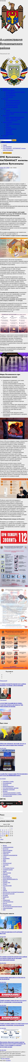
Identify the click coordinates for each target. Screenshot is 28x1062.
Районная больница (11, 120)
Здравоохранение (11, 129)
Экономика (9, 130)
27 (6, 835)
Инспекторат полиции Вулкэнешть (13, 892)
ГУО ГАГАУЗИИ (7, 885)
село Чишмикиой (11, 95)
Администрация (8, 869)
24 (1, 835)
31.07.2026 (3, 779)
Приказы (5, 785)
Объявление (6, 900)
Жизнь (5, 845)
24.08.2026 (3, 982)
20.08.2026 (3, 1050)
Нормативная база (8, 786)
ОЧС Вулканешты (7, 153)
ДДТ (4, 887)
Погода (5, 903)
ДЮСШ (8, 110)
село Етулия (9, 97)
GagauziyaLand (7, 863)
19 (4, 834)
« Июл (1, 839)
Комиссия (6, 897)
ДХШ (4, 889)
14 (8, 832)
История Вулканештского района (15, 92)
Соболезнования (7, 908)
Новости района (7, 122)
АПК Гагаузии (7, 873)
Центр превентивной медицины (15, 117)
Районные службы (8, 781)
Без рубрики (6, 876)
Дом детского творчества (13, 102)
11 (3, 832)
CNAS (4, 861)
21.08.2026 (3, 1028)
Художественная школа (12, 100)
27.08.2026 (3, 937)
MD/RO (8, 142)
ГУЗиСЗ (5, 884)
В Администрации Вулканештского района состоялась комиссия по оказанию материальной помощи (13, 958)
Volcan (2, 168)
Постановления (7, 796)
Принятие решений (9, 789)
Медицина (6, 115)
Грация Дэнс (6, 882)
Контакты (5, 136)
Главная (5, 89)
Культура (5, 99)
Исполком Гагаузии (8, 893)
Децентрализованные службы (12, 793)
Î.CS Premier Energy (8, 868)
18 (3, 834)
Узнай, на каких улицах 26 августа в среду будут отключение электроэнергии (13, 1001)
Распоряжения (7, 783)
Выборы (5, 881)
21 (8, 834)
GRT (4, 866)
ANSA (4, 860)
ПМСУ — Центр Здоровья (13, 119)
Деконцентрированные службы (12, 794)
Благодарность (7, 877)
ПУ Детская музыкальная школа (12, 906)
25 (3, 835)
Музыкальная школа (12, 105)
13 (6, 832)
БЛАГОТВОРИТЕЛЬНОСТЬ (10, 879)
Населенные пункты (9, 90)
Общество (9, 132)
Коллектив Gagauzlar (12, 107)
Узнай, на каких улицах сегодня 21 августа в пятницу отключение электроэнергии (14, 1024)
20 (6, 834)
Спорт (4, 109)
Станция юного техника (12, 104)
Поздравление (7, 905)
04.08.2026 (3, 748)
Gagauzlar (6, 865)
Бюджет (5, 791)
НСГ (4, 898)
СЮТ (4, 910)
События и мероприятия (13, 124)
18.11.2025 (7, 168)
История (5, 895)
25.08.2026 (3, 963)
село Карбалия (10, 94)
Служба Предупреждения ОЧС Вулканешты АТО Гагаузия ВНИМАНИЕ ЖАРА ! (14, 774)
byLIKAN (8, 1060)
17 (1, 834)
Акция (5, 871)
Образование (9, 134)
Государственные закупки (10, 788)
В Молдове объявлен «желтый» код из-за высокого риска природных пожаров (13, 744)
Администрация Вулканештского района (11, 43)
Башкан (5, 874)
